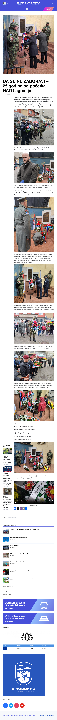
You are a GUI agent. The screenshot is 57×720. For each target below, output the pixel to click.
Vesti (4, 77)
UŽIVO (48, 9)
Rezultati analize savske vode (17, 561)
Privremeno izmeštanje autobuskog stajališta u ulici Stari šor (24, 529)
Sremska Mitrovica (11, 517)
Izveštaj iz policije (14, 545)
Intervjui (26, 715)
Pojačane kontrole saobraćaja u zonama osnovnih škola (7, 459)
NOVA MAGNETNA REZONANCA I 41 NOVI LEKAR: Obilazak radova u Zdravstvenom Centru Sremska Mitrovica (7, 502)
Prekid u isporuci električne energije (18, 537)
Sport (7, 715)
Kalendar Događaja (18, 715)
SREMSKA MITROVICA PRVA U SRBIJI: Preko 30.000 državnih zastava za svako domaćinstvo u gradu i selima (7, 479)
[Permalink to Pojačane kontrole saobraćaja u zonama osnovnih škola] (7, 451)
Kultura (11, 715)
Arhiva (34, 715)
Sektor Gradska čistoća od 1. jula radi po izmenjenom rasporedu (25, 578)
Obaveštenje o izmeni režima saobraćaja (19, 570)
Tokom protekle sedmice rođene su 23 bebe (20, 553)
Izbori (30, 715)
